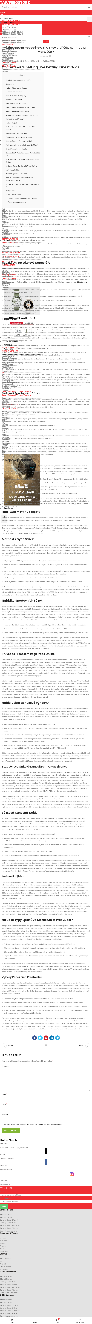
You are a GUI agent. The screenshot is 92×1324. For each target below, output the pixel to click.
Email (4, 1104)
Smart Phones (9, 19)
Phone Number (5, 1198)
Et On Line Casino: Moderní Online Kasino (21, 198)
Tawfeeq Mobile (6, 1169)
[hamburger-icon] (89, 19)
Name (4, 1094)
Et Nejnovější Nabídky (14, 92)
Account (3, 12)
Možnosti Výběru (12, 123)
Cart (1, 15)
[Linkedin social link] (51, 1037)
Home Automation (8, 1272)
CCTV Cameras (7, 1295)
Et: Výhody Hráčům (13, 170)
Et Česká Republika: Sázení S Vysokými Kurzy (22, 166)
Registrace (10, 84)
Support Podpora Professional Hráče (19, 141)
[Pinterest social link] (46, 1037)
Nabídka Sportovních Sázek (16, 103)
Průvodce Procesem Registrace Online (20, 107)
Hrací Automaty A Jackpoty (16, 96)
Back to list (46, 1045)
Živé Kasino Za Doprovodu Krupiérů (19, 137)
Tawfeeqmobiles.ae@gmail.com (14, 1147)
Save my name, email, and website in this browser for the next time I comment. (33, 1125)
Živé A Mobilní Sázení (13, 195)
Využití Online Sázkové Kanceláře (18, 80)
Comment (6, 1066)
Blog (46, 42)
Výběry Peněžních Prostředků (17, 133)
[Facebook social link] (34, 1037)
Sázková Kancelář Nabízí (14, 119)
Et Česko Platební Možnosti (16, 202)
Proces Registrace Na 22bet (16, 174)
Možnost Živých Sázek (14, 100)
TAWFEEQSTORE (15, 2)
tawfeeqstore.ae (6, 1185)
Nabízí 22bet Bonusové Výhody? (18, 111)
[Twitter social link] (40, 1037)
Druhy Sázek (10, 191)
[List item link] (46, 1214)
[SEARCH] (89, 7)
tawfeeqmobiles (7, 1158)
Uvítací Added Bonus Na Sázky (17, 149)
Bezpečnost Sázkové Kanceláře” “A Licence (22, 115)
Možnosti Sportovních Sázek (16, 88)
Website (5, 1114)
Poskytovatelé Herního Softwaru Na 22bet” (22, 145)
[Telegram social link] (57, 1037)
